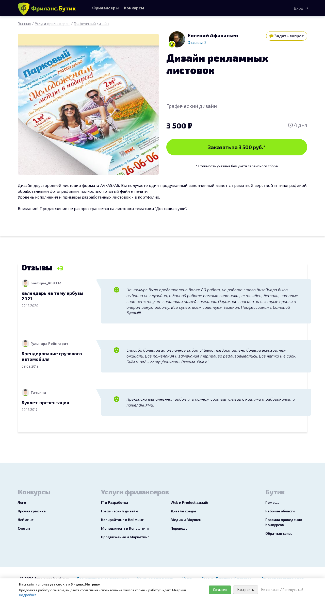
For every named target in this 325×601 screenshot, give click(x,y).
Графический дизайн (91, 23)
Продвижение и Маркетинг (125, 537)
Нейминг (26, 519)
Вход (298, 8)
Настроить (245, 590)
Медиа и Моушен (186, 519)
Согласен (220, 590)
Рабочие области (280, 511)
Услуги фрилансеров (52, 23)
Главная (24, 23)
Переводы (179, 528)
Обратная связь (278, 533)
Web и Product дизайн (190, 502)
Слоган (24, 528)
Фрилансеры (105, 7)
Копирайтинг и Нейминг (122, 519)
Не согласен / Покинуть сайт (283, 590)
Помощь (272, 502)
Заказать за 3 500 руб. (237, 147)
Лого (22, 502)
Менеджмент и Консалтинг (125, 528)
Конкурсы (134, 7)
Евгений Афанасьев (213, 35)
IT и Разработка (114, 502)
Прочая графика (32, 511)
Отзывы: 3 (197, 42)
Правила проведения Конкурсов (283, 522)
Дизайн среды (183, 511)
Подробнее (28, 595)
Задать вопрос (288, 35)
